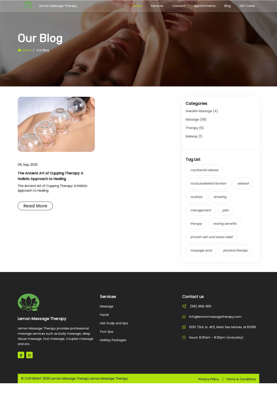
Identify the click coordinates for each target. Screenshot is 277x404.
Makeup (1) (194, 136)
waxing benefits (225, 223)
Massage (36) (196, 119)
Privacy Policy (208, 379)
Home (137, 6)
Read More (35, 206)
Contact (178, 6)
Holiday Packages (113, 340)
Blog (227, 6)
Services (157, 6)
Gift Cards (247, 6)
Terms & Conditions (241, 379)
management (200, 210)
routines (196, 197)
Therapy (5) (195, 128)
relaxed (242, 183)
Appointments (205, 6)
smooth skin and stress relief (211, 237)
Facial (104, 315)
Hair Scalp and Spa (114, 323)
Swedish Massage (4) (202, 111)
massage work (201, 250)
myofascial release (204, 170)
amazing (220, 197)
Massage (106, 306)
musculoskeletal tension (208, 183)
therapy (196, 223)
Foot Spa (106, 331)
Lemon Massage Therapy (46, 6)
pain (225, 210)
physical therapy (235, 250)
